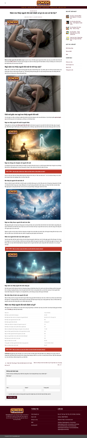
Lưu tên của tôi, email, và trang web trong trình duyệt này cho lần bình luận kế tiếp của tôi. (30, 394)
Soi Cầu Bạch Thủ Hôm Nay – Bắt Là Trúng (75, 28)
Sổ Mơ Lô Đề (12, 61)
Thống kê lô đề (53, 7)
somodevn (40, 17)
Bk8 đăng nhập (69, 48)
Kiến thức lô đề (62, 7)
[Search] (5, 3)
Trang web (46, 387)
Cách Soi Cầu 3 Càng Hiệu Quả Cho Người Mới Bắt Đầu (76, 39)
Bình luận (9, 376)
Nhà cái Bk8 (69, 51)
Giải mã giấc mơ (31, 7)
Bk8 (67, 54)
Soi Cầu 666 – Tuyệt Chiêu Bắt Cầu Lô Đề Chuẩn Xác (75, 33)
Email (26, 387)
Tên (7, 387)
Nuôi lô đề (38, 7)
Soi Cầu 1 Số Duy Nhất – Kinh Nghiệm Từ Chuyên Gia (76, 17)
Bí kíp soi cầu (45, 7)
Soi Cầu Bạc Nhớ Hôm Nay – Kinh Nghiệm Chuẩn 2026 (76, 23)
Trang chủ (23, 7)
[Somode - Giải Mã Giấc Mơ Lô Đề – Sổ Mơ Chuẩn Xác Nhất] (43, 3)
